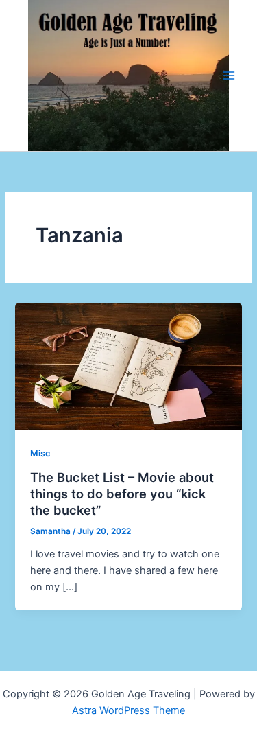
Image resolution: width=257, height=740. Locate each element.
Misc (40, 453)
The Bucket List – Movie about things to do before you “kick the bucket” (122, 493)
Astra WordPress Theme (128, 710)
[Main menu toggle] (229, 75)
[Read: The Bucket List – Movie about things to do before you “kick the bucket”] (128, 366)
